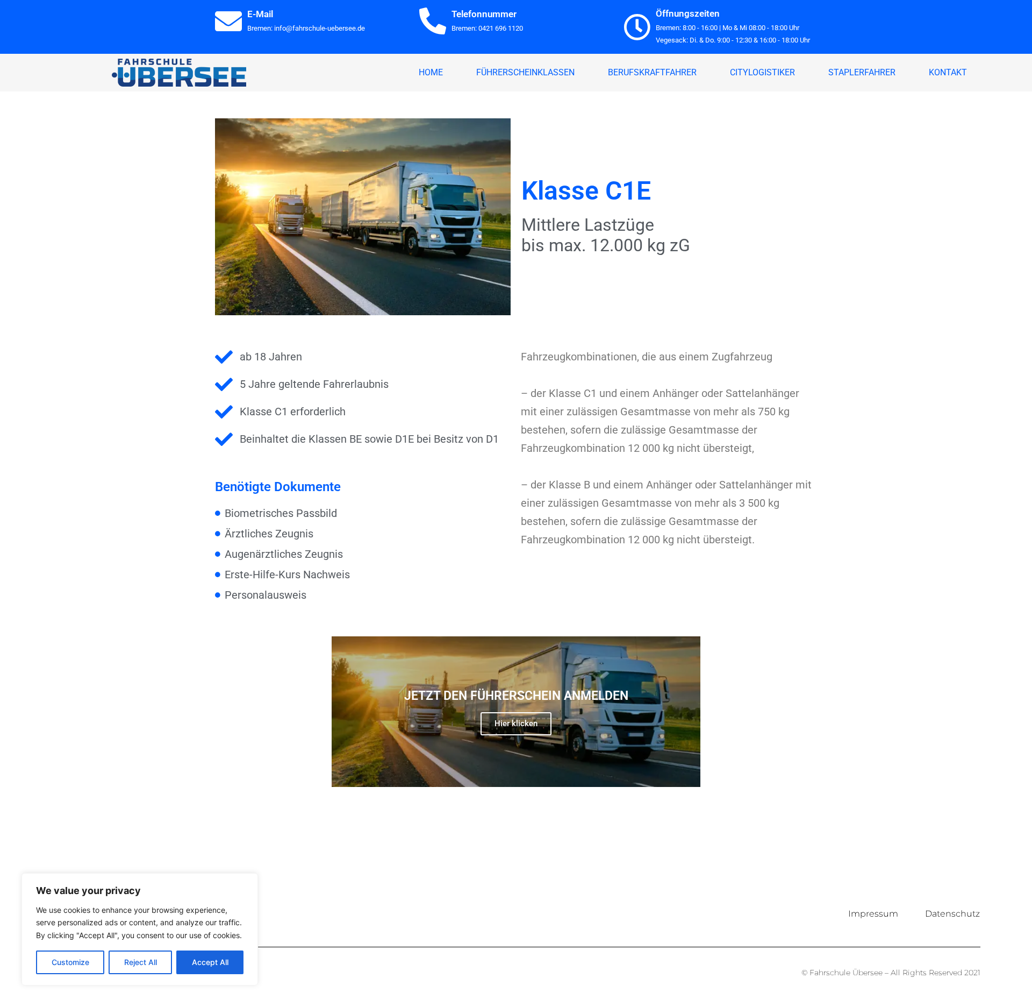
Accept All (210, 962)
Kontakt (948, 72)
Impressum (873, 914)
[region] (140, 929)
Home (431, 72)
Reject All (140, 962)
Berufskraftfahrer (652, 72)
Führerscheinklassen (525, 72)
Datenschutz (952, 914)
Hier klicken (516, 723)
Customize (70, 962)
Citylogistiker (762, 72)
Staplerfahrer (861, 72)
